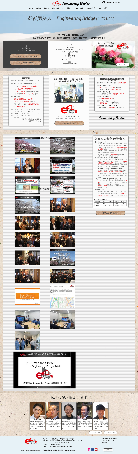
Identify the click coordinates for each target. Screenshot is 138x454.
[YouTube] (96, 449)
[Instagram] (89, 449)
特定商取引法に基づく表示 (109, 438)
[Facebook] (92, 449)
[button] (69, 123)
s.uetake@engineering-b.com (69, 60)
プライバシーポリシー (108, 440)
